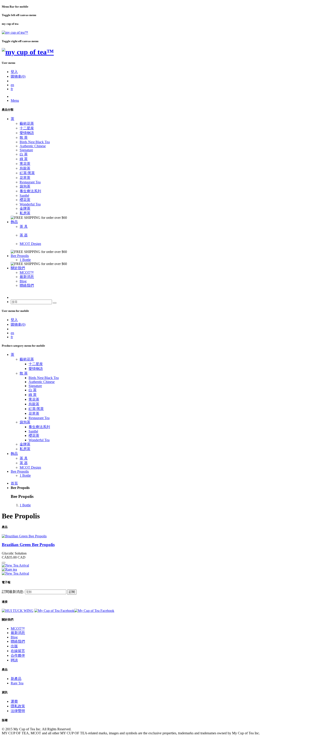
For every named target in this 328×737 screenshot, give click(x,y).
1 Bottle (25, 260)
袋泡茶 (25, 186)
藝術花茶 (27, 123)
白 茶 (24, 154)
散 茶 (24, 137)
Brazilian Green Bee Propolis (28, 544)
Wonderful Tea (30, 204)
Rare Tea (17, 683)
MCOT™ (27, 272)
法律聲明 (18, 711)
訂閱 (72, 592)
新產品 (16, 679)
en (12, 85)
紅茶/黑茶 (27, 173)
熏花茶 (25, 164)
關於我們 (18, 268)
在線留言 (18, 651)
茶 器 (24, 235)
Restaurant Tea (30, 182)
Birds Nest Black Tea (35, 142)
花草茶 (25, 178)
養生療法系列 (30, 191)
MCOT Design (30, 244)
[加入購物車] (3, 562)
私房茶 (25, 213)
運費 (14, 701)
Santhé (24, 195)
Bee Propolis (20, 256)
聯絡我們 (27, 285)
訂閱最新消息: (13, 592)
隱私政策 (18, 706)
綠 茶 (24, 159)
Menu (15, 100)
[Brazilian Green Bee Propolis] (24, 536)
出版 (14, 646)
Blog (23, 281)
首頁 (14, 483)
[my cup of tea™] (15, 32)
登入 (14, 72)
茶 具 (24, 226)
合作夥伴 (18, 655)
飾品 (14, 222)
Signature (26, 150)
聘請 (14, 660)
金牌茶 (25, 208)
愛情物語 (27, 133)
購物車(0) (18, 76)
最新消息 (27, 277)
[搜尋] (54, 303)
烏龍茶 (25, 168)
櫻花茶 (25, 200)
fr (12, 89)
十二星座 (27, 128)
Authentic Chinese (33, 146)
